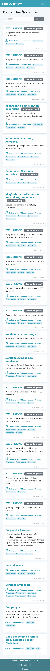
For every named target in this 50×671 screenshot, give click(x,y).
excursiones (21, 596)
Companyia (12, 607)
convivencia (33, 216)
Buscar (39, 19)
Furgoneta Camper (17, 529)
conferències (24, 157)
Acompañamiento (16, 622)
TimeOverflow (11, 3)
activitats (11, 625)
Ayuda (14, 661)
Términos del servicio (29, 661)
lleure (31, 403)
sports (22, 272)
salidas (10, 596)
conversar (32, 183)
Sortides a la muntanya (20, 334)
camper (20, 554)
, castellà (32, 299)
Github (25, 669)
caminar (20, 44)
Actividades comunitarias (19, 41)
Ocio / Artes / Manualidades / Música (24, 91)
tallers (20, 432)
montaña (32, 596)
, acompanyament (35, 323)
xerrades (11, 160)
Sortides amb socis (17, 584)
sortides (11, 44)
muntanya (20, 68)
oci (39, 648)
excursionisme (14, 565)
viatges (29, 554)
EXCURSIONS (13, 28)
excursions (39, 41)
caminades (12, 127)
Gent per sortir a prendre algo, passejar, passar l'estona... (21, 639)
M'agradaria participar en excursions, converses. (22, 196)
